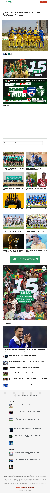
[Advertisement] (25, 6)
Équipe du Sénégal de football (8, 476)
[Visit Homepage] (8, 2)
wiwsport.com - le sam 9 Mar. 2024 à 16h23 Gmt (11, 17)
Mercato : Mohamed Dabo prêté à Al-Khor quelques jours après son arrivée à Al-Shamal (26, 384)
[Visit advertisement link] (25, 68)
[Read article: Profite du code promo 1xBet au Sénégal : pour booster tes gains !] (11, 443)
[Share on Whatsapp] (9, 54)
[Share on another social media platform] (11, 54)
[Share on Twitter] (6, 54)
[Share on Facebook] (4, 54)
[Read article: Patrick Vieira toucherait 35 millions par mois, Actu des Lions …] (11, 460)
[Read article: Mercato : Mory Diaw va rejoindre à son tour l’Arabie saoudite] (11, 412)
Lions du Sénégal (20, 476)
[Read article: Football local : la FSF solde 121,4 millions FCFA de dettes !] (13, 179)
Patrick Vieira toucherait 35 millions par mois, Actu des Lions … (27, 459)
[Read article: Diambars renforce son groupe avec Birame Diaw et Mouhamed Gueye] (36, 179)
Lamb (32, 476)
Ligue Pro (24, 17)
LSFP (12, 479)
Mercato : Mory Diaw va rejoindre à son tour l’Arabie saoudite (28, 411)
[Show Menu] (3, 2)
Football (29, 186)
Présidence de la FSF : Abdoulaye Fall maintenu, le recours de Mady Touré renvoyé (24, 367)
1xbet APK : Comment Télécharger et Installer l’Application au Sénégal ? (22, 355)
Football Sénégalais (27, 476)
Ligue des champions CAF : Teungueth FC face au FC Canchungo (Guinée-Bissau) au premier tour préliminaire (36, 210)
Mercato (6, 206)
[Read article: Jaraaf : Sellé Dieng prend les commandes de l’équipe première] (36, 241)
